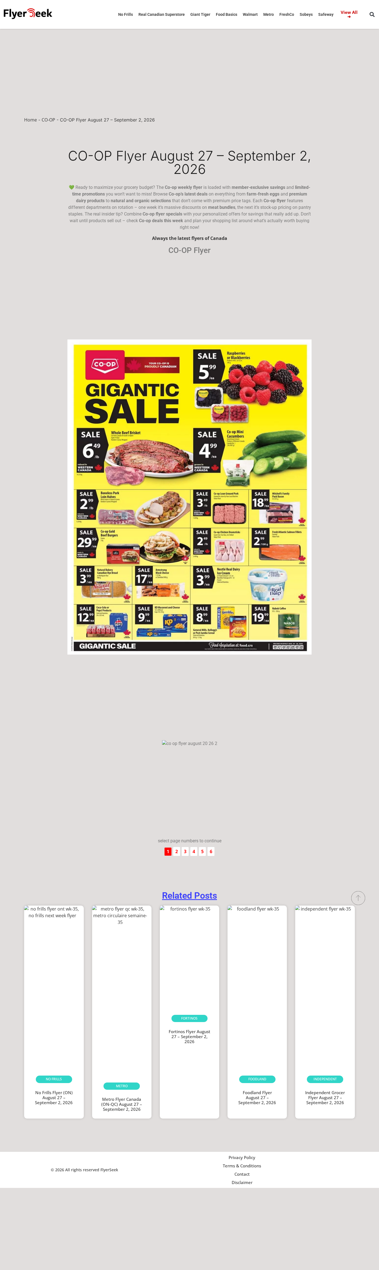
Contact (242, 1174)
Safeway (325, 14)
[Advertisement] (189, 70)
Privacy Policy (242, 1157)
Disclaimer (242, 1182)
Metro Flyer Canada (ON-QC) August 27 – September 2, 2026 (121, 1104)
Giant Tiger (200, 14)
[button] (372, 14)
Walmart (250, 14)
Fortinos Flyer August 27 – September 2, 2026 (189, 1036)
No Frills (125, 14)
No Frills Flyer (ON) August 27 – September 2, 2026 (54, 1097)
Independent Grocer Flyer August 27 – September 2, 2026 (325, 1097)
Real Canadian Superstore (161, 14)
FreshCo (286, 14)
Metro (268, 14)
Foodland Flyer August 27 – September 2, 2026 (257, 1097)
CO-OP (48, 120)
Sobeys (306, 14)
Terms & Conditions (242, 1165)
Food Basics (226, 14)
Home (30, 120)
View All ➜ (349, 14)
